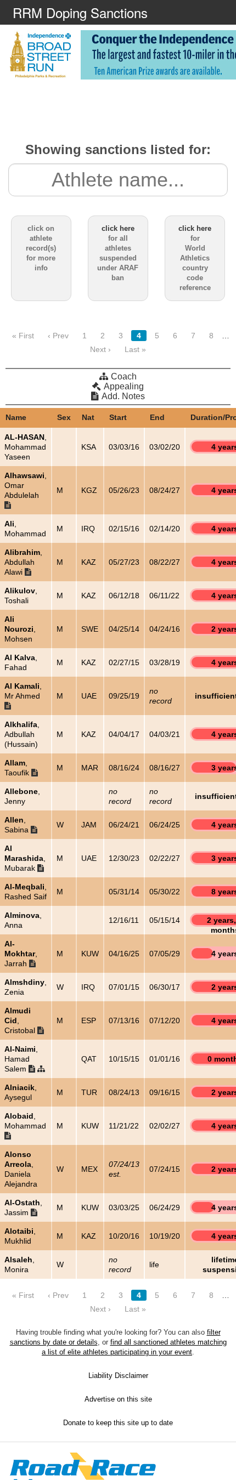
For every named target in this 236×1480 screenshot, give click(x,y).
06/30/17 (164, 987)
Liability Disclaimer (118, 1375)
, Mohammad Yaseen (25, 447)
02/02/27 (164, 1125)
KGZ (89, 490)
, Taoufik (17, 767)
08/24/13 (124, 1092)
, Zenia (25, 987)
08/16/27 (164, 767)
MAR (89, 767)
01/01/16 (164, 1058)
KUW (90, 953)
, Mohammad (25, 528)
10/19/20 (164, 1236)
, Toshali (20, 595)
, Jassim (23, 1207)
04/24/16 (164, 629)
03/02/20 (164, 447)
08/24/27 (164, 490)
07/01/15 (124, 987)
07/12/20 (164, 1020)
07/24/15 (164, 1169)
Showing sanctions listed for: (118, 150)
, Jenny (22, 796)
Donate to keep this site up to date (118, 1423)
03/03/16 (124, 447)
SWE (89, 629)
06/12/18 (124, 595)
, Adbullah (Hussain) (22, 734)
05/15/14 (164, 920)
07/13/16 (124, 1020)
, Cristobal (20, 1020)
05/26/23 (124, 490)
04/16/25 (124, 953)
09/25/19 (124, 695)
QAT (89, 1058)
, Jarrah (20, 953)
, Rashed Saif (25, 891)
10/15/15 (124, 1058)
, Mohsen (20, 629)
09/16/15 (164, 1092)
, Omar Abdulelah (25, 485)
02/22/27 (164, 858)
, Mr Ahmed (23, 691)
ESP (88, 1020)
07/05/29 (164, 953)
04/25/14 (124, 629)
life (154, 1264)
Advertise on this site (118, 1399)
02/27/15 (124, 662)
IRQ (88, 528)
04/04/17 (124, 734)
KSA (88, 447)
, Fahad (20, 662)
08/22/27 (164, 562)
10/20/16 (124, 1236)
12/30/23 (124, 858)
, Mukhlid (20, 1236)
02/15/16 (124, 528)
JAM (89, 824)
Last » (135, 349)
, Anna (23, 920)
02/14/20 (164, 528)
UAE (89, 695)
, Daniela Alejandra (20, 1169)
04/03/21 (164, 734)
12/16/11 (124, 920)
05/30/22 (164, 891)
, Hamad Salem (21, 1059)
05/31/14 (124, 891)
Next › (100, 349)
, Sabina (17, 824)
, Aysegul (20, 1092)
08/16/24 (124, 767)
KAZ (88, 562)
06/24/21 (124, 824)
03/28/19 (164, 662)
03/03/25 (124, 1207)
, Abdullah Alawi (23, 562)
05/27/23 (124, 562)
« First (23, 335)
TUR (89, 1092)
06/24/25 (164, 824)
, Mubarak (25, 858)
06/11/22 (164, 595)
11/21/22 (124, 1125)
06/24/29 (164, 1207)
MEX (89, 1169)
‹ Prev (58, 335)
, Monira (19, 1264)
